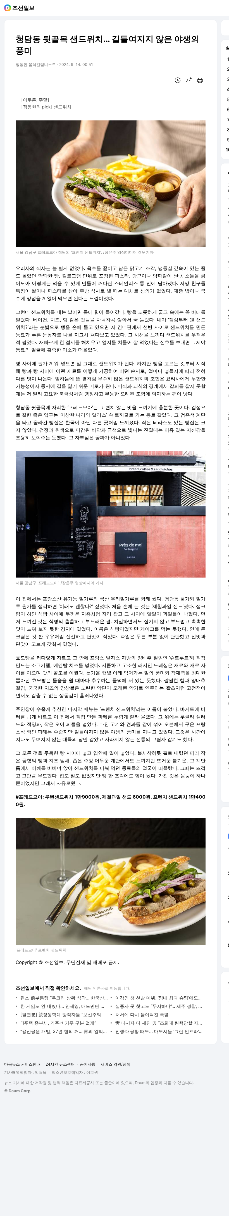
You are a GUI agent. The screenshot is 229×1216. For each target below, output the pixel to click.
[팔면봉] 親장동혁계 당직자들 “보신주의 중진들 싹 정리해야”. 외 (64, 1014)
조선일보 (23, 8)
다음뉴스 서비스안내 (22, 1064)
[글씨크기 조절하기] (188, 80)
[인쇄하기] (200, 80)
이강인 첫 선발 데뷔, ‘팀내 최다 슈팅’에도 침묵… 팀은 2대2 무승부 (159, 998)
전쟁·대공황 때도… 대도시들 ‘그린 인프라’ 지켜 (159, 1031)
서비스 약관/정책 (115, 1064)
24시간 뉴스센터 (60, 1064)
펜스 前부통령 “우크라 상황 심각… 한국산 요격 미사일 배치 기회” (64, 998)
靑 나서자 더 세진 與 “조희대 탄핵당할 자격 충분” (159, 1023)
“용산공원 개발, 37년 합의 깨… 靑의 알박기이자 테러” (64, 1031)
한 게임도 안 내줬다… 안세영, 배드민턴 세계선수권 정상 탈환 (64, 1006)
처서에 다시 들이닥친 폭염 (142, 1014)
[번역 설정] (177, 80)
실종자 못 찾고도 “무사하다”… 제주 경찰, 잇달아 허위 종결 (159, 1006)
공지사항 (88, 1064)
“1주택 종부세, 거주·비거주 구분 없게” (58, 1023)
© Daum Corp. (18, 1090)
